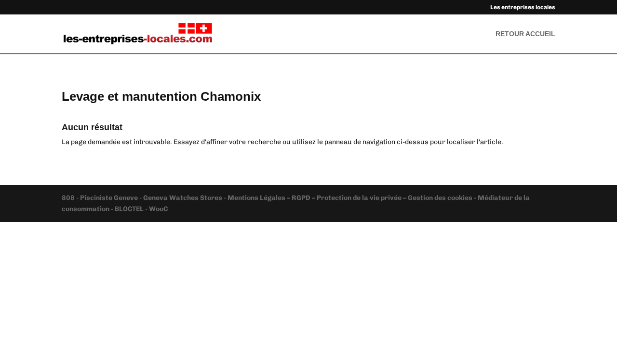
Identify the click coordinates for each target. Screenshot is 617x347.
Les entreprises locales (522, 7)
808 (69, 198)
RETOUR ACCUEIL (525, 34)
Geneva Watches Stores (182, 198)
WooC (158, 209)
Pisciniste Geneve (109, 198)
